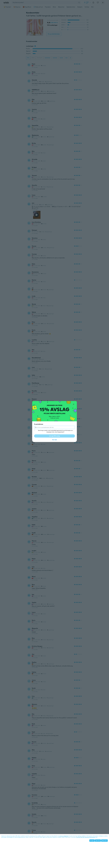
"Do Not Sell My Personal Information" (86, 837)
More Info (104, 840)
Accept (92, 840)
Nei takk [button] (54, 440)
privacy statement (64, 836)
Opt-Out (98, 840)
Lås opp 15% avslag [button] (54, 436)
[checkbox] (34, 430)
